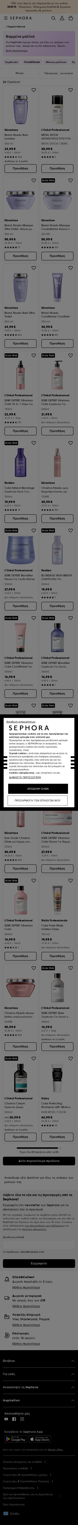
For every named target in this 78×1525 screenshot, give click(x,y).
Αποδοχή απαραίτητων (21, 721)
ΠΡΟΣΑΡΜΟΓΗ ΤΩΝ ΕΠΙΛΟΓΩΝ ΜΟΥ (38, 800)
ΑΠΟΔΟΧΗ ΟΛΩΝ (38, 788)
